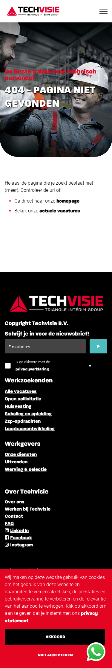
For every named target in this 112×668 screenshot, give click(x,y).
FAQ (9, 523)
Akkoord (55, 637)
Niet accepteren (55, 655)
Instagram (21, 545)
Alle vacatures (21, 391)
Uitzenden (16, 462)
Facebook (21, 538)
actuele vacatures (59, 211)
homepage (67, 201)
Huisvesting (18, 406)
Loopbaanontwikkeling (30, 429)
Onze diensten (21, 454)
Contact (14, 516)
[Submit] (98, 346)
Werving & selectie (26, 469)
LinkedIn (19, 530)
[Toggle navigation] (104, 11)
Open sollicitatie (23, 399)
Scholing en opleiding (28, 414)
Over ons (14, 502)
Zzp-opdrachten (23, 421)
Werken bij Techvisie (27, 509)
